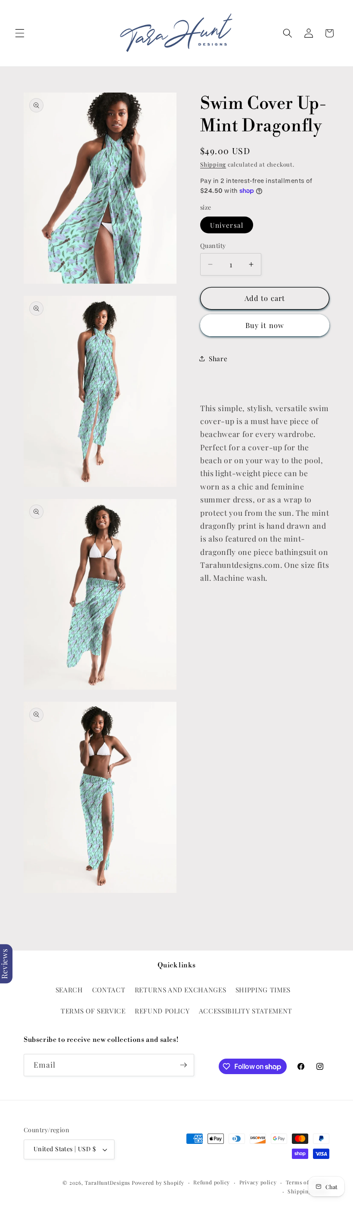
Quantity (213, 246)
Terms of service (307, 1182)
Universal (226, 224)
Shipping (213, 164)
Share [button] (218, 358)
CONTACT (109, 989)
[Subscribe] (183, 1065)
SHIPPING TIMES (263, 989)
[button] (19, 33)
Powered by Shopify (158, 1182)
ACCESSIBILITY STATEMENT (245, 1010)
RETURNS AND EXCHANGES (180, 989)
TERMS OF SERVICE (93, 1010)
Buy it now (264, 325)
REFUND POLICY (162, 1010)
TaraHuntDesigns (107, 1182)
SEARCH (69, 989)
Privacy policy (258, 1182)
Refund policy (211, 1182)
